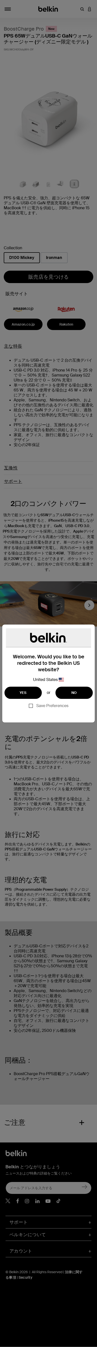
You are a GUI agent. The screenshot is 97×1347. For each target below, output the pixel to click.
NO (74, 692)
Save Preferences (52, 705)
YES (23, 692)
